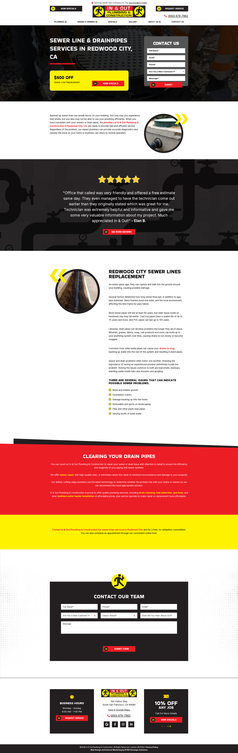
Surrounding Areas (138, 2)
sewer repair (67, 475)
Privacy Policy (152, 747)
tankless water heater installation (76, 496)
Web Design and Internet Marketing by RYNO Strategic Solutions (119, 750)
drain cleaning (147, 492)
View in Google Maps (119, 710)
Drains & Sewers (86, 21)
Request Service (174, 8)
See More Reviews (121, 231)
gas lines (178, 492)
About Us (153, 21)
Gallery (133, 21)
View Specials (68, 8)
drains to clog (166, 348)
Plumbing (59, 21)
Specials (112, 21)
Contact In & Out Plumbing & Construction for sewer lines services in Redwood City (97, 529)
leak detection (164, 492)
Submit (169, 84)
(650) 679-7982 (178, 15)
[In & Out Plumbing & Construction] (119, 11)
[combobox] (166, 71)
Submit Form (121, 648)
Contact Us (178, 21)
